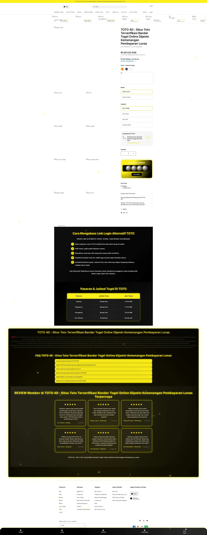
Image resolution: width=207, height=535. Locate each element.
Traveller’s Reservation (83, 509)
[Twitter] (124, 213)
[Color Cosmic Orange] (122, 69)
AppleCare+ (80, 491)
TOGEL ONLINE (88, 12)
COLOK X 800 (126, 125)
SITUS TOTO (99, 12)
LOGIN (62, 532)
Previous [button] (55, 1)
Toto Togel (62, 506)
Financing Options (82, 503)
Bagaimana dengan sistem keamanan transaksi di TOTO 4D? (71, 372)
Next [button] (152, 1)
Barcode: (133, 46)
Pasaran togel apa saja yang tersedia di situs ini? (68, 368)
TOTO (107, 12)
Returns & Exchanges (101, 497)
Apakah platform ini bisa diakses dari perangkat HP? (69, 376)
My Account (98, 491)
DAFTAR (103, 532)
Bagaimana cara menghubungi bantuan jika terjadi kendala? (71, 380)
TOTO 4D (124, 12)
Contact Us (98, 500)
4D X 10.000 (126, 108)
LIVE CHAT (184, 532)
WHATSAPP (145, 532)
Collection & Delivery (101, 494)
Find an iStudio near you (119, 494)
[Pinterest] (127, 213)
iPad (60, 494)
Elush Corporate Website (119, 500)
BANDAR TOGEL (59, 12)
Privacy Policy (99, 506)
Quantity (123, 149)
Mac (60, 491)
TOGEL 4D (115, 12)
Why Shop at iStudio (118, 497)
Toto (60, 509)
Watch (61, 500)
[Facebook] (122, 213)
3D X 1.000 (125, 114)
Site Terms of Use (100, 509)
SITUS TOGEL (70, 12)
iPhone (61, 497)
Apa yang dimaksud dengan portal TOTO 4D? (67, 361)
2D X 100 (125, 119)
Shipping (130, 54)
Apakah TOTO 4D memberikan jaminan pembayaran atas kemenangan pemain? (76, 365)
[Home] (82, 13)
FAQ (96, 503)
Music (60, 503)
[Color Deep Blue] (126, 69)
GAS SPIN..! (136, 174)
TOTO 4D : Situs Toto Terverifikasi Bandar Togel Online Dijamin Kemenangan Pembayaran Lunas (103, 1)
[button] (59, 12)
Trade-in (79, 506)
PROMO (21, 532)
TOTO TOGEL (133, 12)
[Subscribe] (84, 525)
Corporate (80, 494)
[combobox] (109, 6)
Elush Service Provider (83, 500)
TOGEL (79, 12)
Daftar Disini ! (128, 1)
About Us (115, 491)
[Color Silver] (130, 69)
